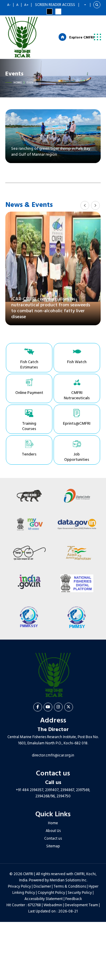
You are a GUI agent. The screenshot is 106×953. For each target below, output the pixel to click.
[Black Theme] (49, 12)
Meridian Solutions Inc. (68, 880)
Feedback (73, 899)
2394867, (67, 790)
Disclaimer (42, 886)
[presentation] (84, 205)
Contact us (53, 839)
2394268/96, (46, 796)
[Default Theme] (58, 12)
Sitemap (53, 846)
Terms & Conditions (70, 886)
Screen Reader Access (55, 5)
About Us (53, 831)
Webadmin (53, 905)
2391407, (52, 790)
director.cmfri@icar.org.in (53, 755)
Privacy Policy (19, 886)
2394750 (64, 796)
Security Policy (80, 893)
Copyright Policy (51, 893)
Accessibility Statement (43, 899)
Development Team (81, 905)
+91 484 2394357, (30, 790)
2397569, (83, 790)
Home (18, 82)
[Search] (96, 4)
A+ (26, 5)
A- (9, 5)
